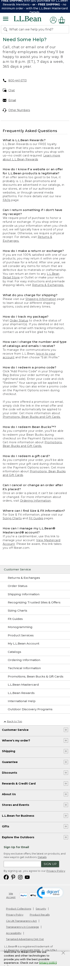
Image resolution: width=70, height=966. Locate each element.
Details (34, 12)
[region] (35, 6)
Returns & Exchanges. (48, 285)
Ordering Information (35, 500)
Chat (11, 90)
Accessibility (13, 933)
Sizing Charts (12, 518)
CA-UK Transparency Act (21, 920)
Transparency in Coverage (22, 926)
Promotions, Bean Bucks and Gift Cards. (32, 417)
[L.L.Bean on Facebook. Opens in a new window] (6, 877)
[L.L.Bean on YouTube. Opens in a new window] (27, 877)
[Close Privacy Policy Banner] (63, 953)
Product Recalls (40, 914)
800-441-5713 (17, 80)
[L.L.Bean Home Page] (33, 20)
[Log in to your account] (53, 20)
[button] (50, 892)
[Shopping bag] (63, 20)
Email (12, 100)
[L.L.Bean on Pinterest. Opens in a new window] (13, 877)
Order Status (19, 320)
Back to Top (14, 721)
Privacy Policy (55, 870)
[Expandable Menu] (5, 19)
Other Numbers (19, 110)
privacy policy (48, 962)
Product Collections (18, 908)
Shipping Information (40, 299)
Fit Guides (36, 518)
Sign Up (50, 864)
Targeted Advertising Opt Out (25, 939)
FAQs (6, 200)
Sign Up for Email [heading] (16, 847)
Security (41, 908)
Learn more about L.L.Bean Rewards (31, 157)
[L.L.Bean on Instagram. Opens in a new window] (20, 877)
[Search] (6, 29)
